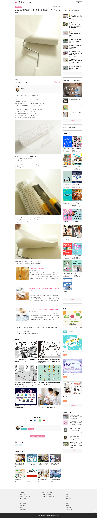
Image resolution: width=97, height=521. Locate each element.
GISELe (67, 503)
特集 (67, 494)
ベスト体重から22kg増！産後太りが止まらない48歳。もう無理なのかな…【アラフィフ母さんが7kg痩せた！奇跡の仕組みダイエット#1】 (26, 384)
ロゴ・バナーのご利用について (25, 496)
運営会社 (21, 507)
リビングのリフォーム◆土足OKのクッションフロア (27, 333)
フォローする (24, 429)
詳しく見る (31, 429)
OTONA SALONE (69, 501)
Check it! (67, 496)
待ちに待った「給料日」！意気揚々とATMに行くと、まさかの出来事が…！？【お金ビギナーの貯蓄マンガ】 (49, 361)
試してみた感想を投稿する (38, 436)
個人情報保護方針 (23, 509)
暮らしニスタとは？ (23, 494)
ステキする (58, 82)
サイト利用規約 (23, 498)
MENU (79, 2)
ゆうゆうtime (68, 507)
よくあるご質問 (23, 503)
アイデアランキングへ (72, 73)
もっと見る (72, 120)
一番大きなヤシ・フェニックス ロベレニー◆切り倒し (27, 331)
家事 (20, 444)
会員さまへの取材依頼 (47, 494)
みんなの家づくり (69, 500)
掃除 (16, 444)
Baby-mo (67, 505)
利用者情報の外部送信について (25, 500)
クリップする (57, 6)
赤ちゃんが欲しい (69, 509)
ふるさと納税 (68, 498)
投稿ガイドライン (23, 501)
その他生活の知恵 (18, 6)
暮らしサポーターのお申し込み (48, 496)
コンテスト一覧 (72, 405)
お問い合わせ (22, 505)
